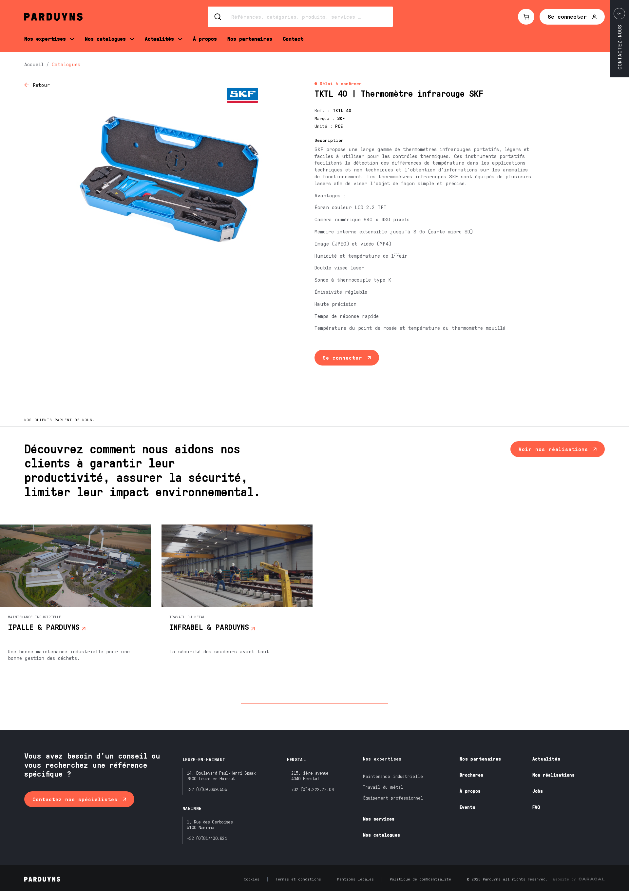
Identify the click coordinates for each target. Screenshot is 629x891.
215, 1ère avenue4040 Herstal (310, 775)
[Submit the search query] (218, 17)
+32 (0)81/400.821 (207, 838)
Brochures (471, 775)
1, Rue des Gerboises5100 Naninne (210, 824)
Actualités (546, 759)
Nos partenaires (480, 759)
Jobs (537, 791)
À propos (470, 791)
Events (467, 807)
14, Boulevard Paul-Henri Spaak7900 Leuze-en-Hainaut (221, 775)
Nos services (378, 819)
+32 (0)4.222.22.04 (312, 789)
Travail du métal (383, 787)
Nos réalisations (553, 775)
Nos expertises (382, 759)
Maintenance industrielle (393, 776)
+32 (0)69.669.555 (207, 789)
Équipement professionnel (393, 798)
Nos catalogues (381, 835)
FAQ (536, 807)
